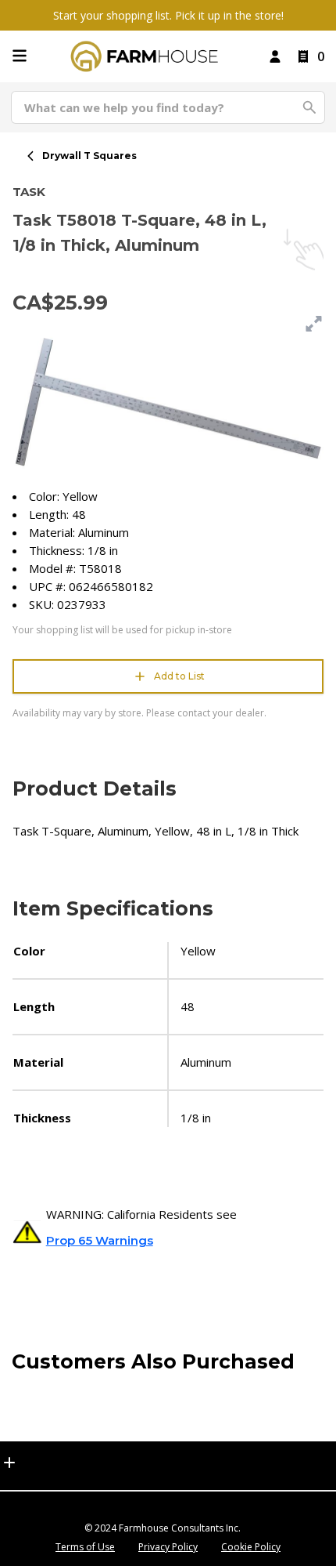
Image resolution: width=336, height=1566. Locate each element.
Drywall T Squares (89, 155)
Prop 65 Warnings (99, 1240)
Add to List (179, 676)
